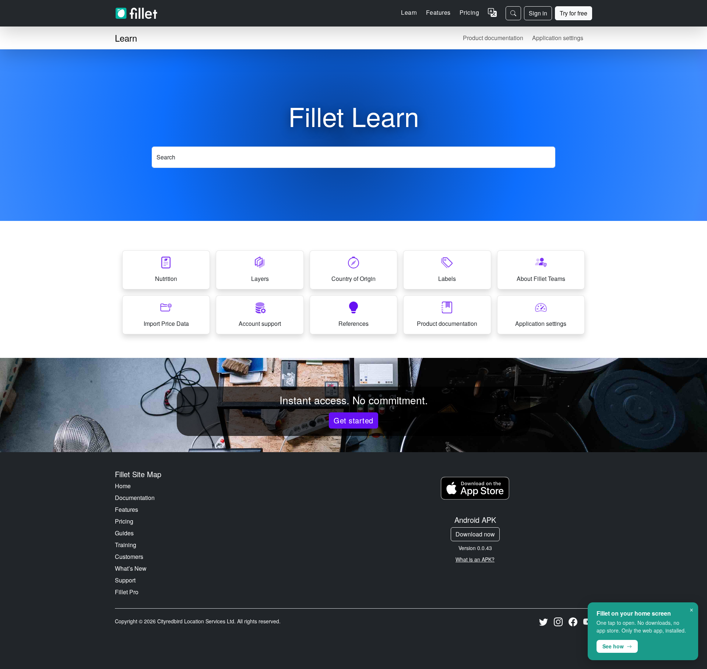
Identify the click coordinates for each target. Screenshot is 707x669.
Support (125, 580)
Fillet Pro (126, 592)
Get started (353, 420)
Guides (124, 533)
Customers (129, 556)
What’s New (131, 568)
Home (123, 486)
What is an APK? (475, 559)
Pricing (469, 12)
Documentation (135, 497)
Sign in (538, 13)
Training (125, 545)
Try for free (573, 13)
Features (126, 509)
